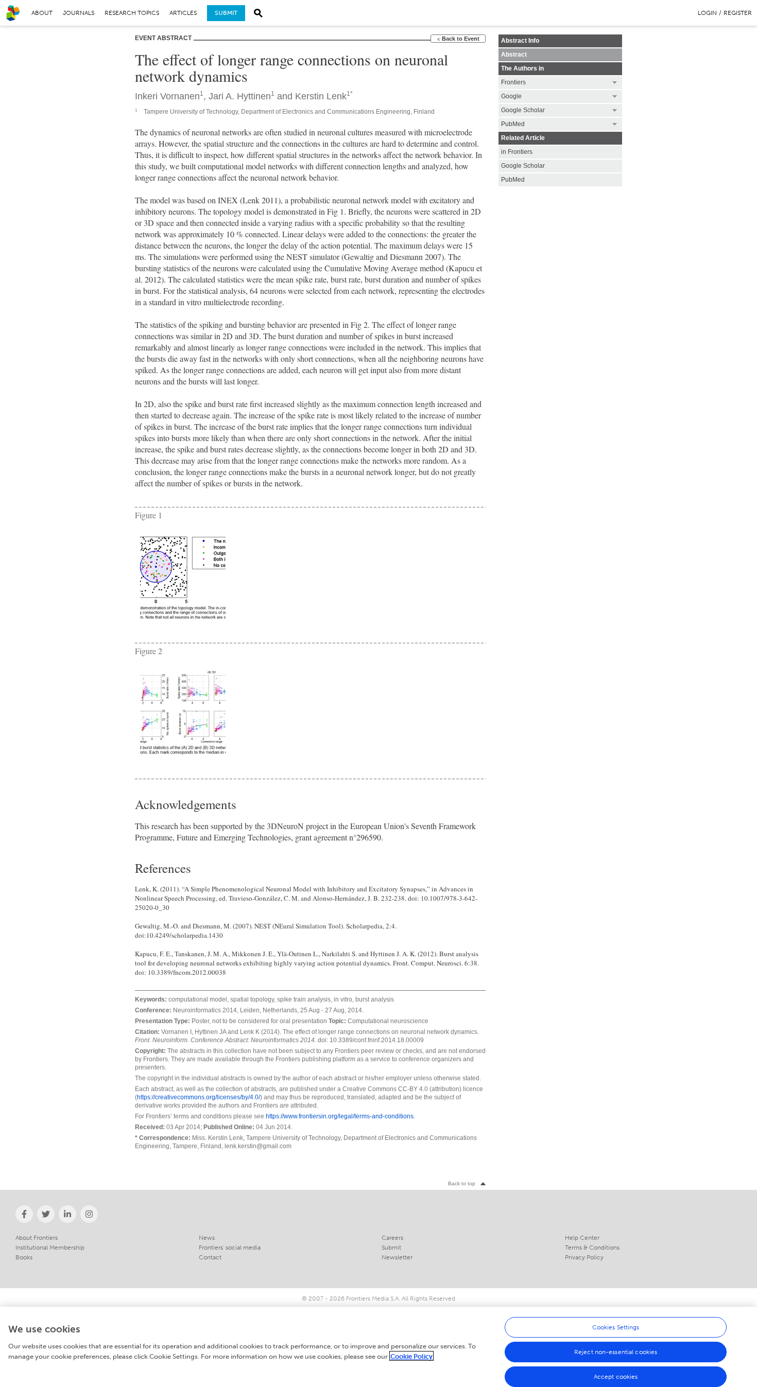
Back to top (461, 1183)
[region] (378, 1347)
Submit (226, 12)
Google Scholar (523, 165)
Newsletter (397, 1257)
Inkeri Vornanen (167, 96)
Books (23, 1257)
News (207, 1237)
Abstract (514, 54)
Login (707, 12)
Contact (210, 1257)
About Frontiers (36, 1237)
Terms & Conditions (592, 1247)
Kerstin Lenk (321, 96)
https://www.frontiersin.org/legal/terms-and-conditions (340, 1116)
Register (738, 12)
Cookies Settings (616, 1327)
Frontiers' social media (230, 1247)
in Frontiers (516, 151)
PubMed (513, 179)
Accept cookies (616, 1376)
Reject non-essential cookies (615, 1352)
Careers (392, 1237)
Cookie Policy (411, 1356)
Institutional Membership (49, 1247)
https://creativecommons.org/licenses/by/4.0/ (198, 1097)
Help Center (582, 1237)
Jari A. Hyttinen (240, 96)
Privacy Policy (584, 1257)
